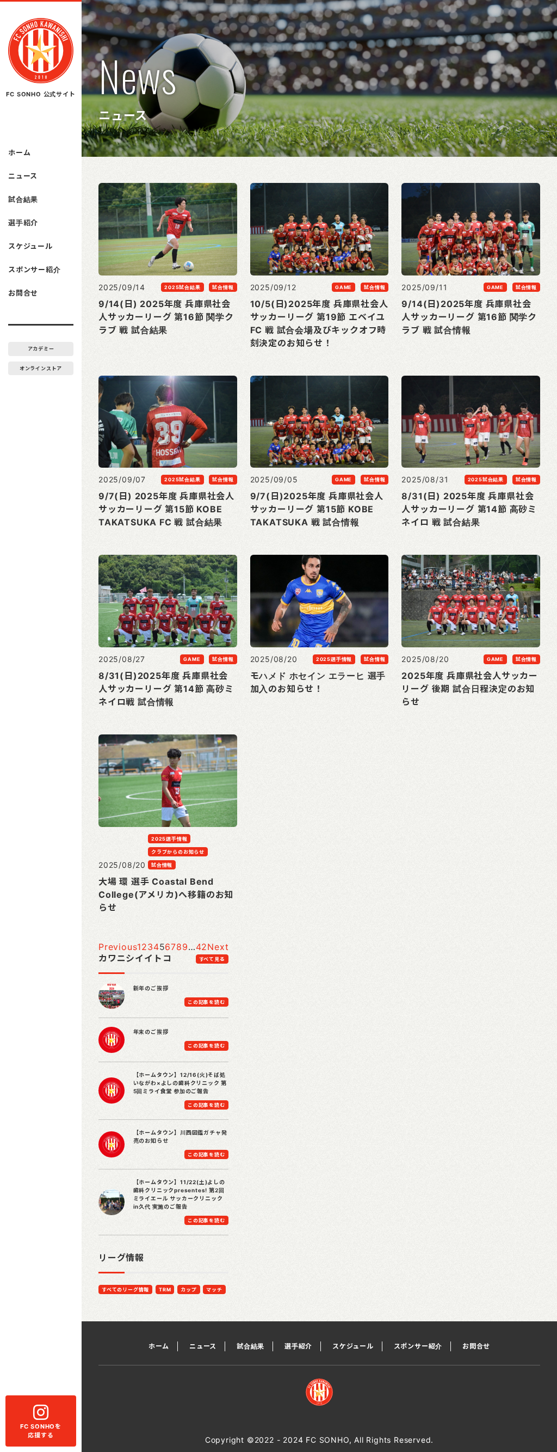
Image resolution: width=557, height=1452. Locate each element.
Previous (117, 946)
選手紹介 (23, 222)
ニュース (23, 175)
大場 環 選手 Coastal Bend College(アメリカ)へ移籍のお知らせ (165, 894)
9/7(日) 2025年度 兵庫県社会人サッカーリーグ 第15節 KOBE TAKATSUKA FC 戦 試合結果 (166, 509)
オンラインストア (41, 368)
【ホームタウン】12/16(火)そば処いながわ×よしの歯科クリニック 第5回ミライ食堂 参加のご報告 (180, 1082)
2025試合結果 (182, 287)
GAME (343, 287)
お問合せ (23, 293)
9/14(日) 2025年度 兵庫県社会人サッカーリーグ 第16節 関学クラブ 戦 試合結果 (166, 316)
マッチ (214, 1289)
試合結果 (23, 199)
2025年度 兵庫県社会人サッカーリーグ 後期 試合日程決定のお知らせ (469, 688)
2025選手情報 (334, 659)
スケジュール (30, 246)
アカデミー (41, 349)
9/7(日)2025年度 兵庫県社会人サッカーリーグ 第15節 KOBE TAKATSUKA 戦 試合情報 (316, 509)
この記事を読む (206, 1002)
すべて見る (212, 959)
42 (202, 946)
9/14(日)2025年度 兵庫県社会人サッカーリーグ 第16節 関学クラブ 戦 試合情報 (469, 316)
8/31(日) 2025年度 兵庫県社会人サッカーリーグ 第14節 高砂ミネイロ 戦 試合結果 (469, 509)
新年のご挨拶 (151, 988)
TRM (165, 1289)
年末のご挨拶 (151, 1031)
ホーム (19, 152)
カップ (188, 1289)
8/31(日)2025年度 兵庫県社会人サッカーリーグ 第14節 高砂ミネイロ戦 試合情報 (166, 688)
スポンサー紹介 (34, 269)
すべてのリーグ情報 (125, 1289)
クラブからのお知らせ (178, 852)
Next (217, 946)
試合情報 (222, 287)
